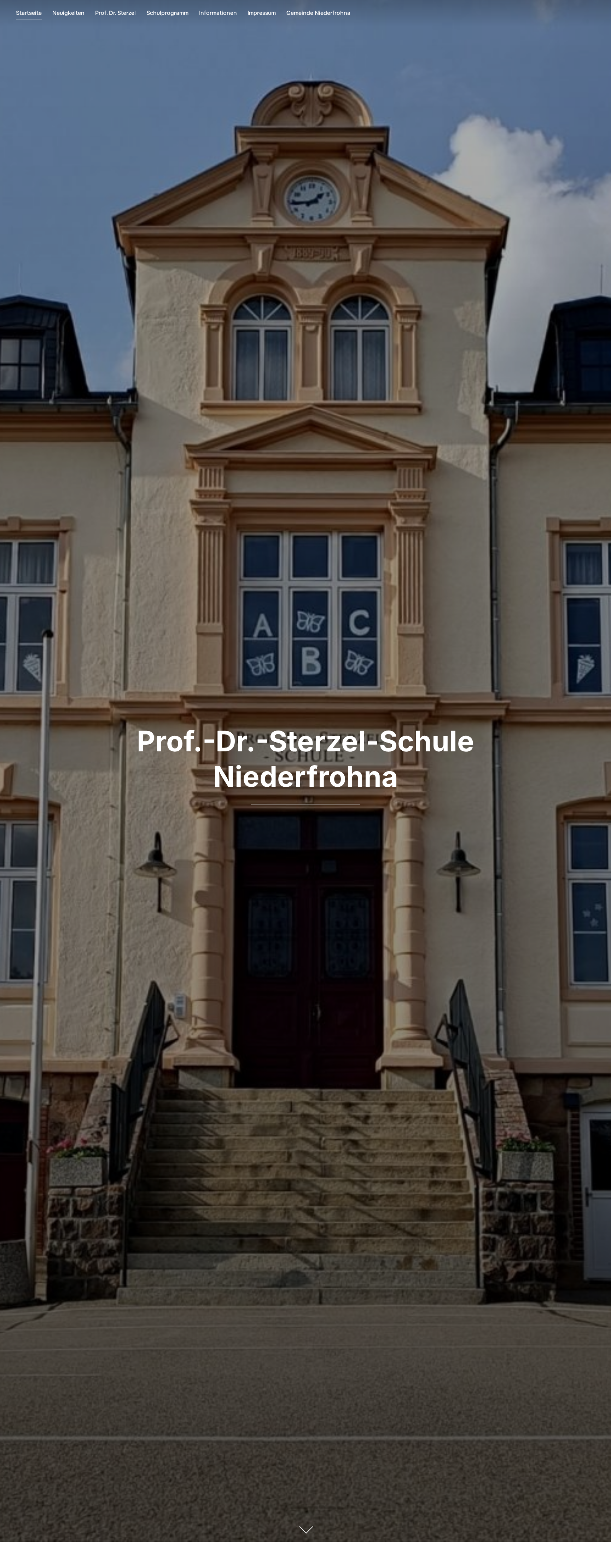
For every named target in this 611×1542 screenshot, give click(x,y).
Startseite (29, 13)
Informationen (218, 13)
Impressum (262, 13)
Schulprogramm (167, 13)
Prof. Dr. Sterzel (115, 13)
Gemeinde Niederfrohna (318, 13)
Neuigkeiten (68, 13)
